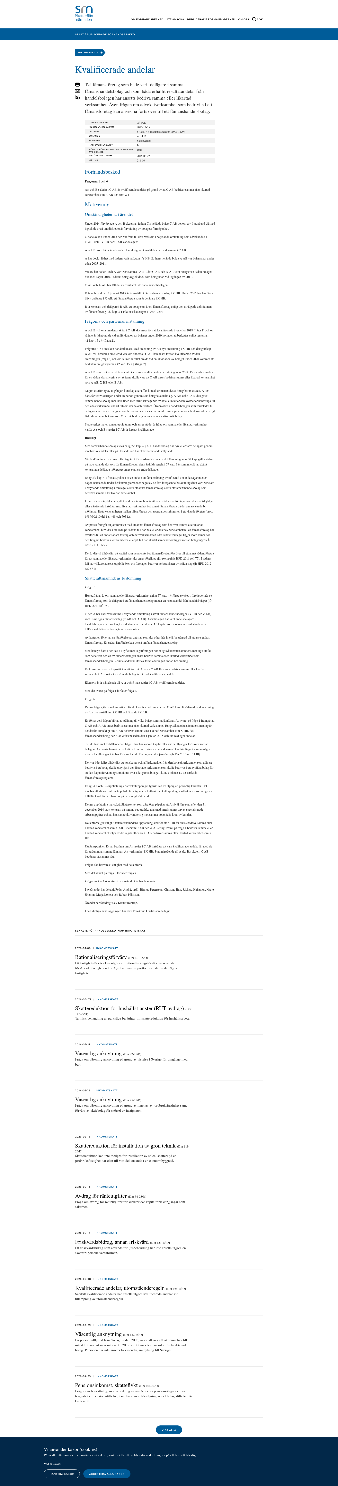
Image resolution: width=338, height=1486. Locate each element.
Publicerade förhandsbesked (211, 19)
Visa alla (169, 1430)
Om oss (243, 19)
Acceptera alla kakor (107, 1473)
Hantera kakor (62, 1473)
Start (79, 34)
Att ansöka (175, 19)
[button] (77, 84)
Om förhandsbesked (147, 19)
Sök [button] (260, 19)
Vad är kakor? (52, 1464)
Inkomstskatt (107, 948)
